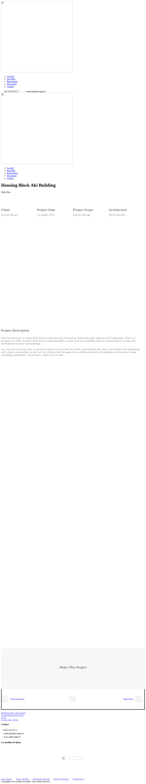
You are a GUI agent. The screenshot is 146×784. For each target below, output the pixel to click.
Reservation (12, 81)
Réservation (41, 779)
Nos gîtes (11, 79)
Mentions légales (13, 713)
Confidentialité (12, 715)
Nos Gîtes (22, 779)
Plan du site (9, 720)
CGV (3, 717)
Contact (10, 86)
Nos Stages (61, 779)
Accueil (10, 76)
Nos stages (12, 84)
